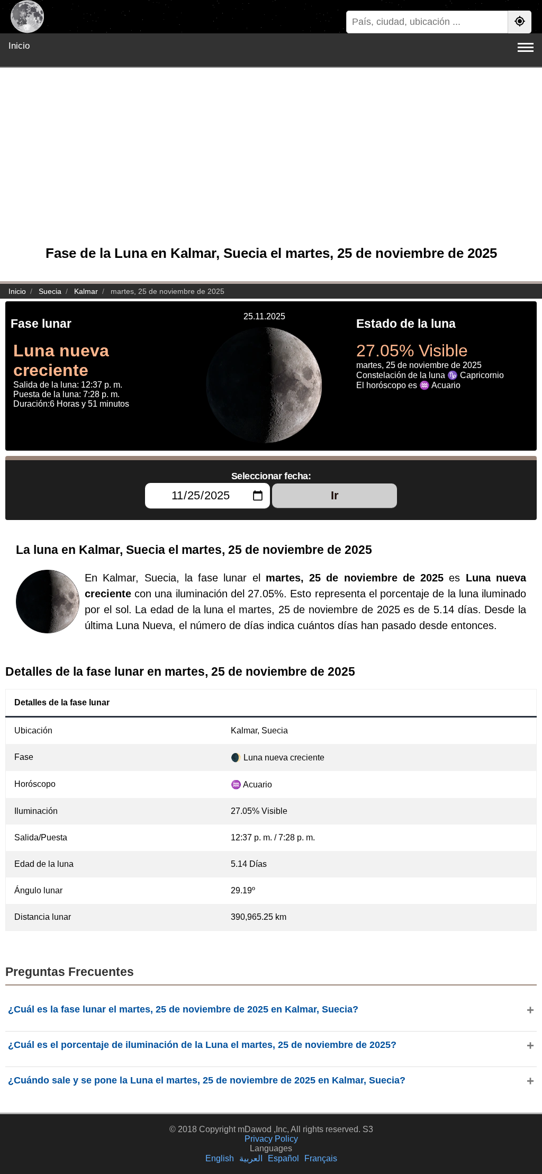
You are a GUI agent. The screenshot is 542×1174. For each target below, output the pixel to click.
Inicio (19, 46)
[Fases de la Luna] (27, 16)
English (219, 1158)
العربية (251, 1158)
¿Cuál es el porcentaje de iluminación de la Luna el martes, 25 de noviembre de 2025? (202, 1044)
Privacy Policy (271, 1138)
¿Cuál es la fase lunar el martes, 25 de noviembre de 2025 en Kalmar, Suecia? (183, 1009)
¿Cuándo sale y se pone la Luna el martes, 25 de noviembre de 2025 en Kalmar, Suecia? (206, 1080)
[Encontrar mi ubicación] (519, 22)
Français (320, 1158)
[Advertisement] (271, 161)
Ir (335, 495)
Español (283, 1158)
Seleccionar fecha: (271, 476)
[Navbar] (525, 47)
